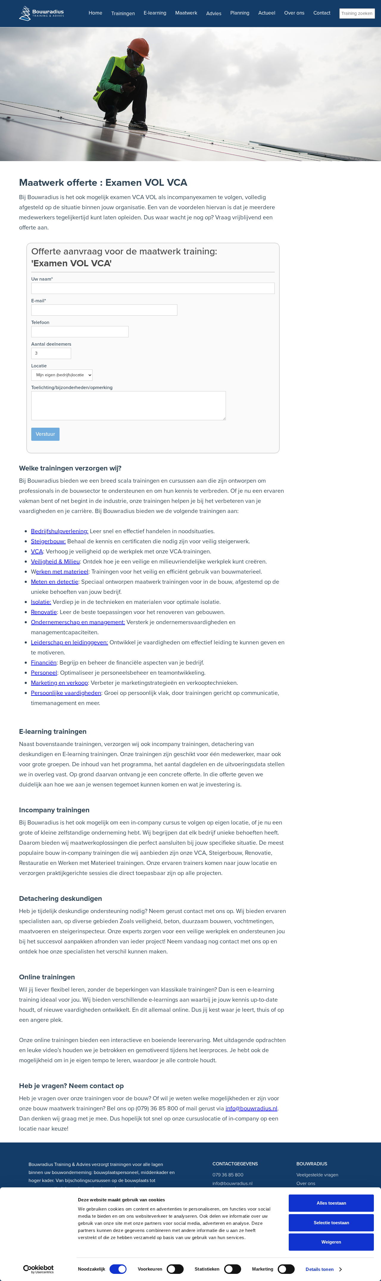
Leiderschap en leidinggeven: (69, 642)
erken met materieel (62, 571)
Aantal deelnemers (51, 344)
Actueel (266, 13)
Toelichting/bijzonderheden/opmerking (72, 387)
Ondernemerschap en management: (78, 622)
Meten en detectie (54, 581)
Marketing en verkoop (59, 682)
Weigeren (331, 1241)
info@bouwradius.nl (251, 1108)
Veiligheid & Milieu (55, 561)
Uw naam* (42, 279)
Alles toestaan (331, 1203)
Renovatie (44, 612)
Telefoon (40, 322)
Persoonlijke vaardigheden (66, 692)
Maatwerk (186, 13)
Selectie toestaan (331, 1222)
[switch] (175, 1269)
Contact (321, 13)
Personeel (44, 672)
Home (95, 13)
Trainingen (123, 13)
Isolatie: (41, 601)
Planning (239, 13)
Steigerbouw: (48, 541)
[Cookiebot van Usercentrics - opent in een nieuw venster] (39, 1269)
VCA (37, 551)
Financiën (44, 662)
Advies (213, 13)
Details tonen (319, 1269)
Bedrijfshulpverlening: (59, 531)
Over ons (294, 13)
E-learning (155, 13)
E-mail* (38, 300)
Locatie (39, 365)
